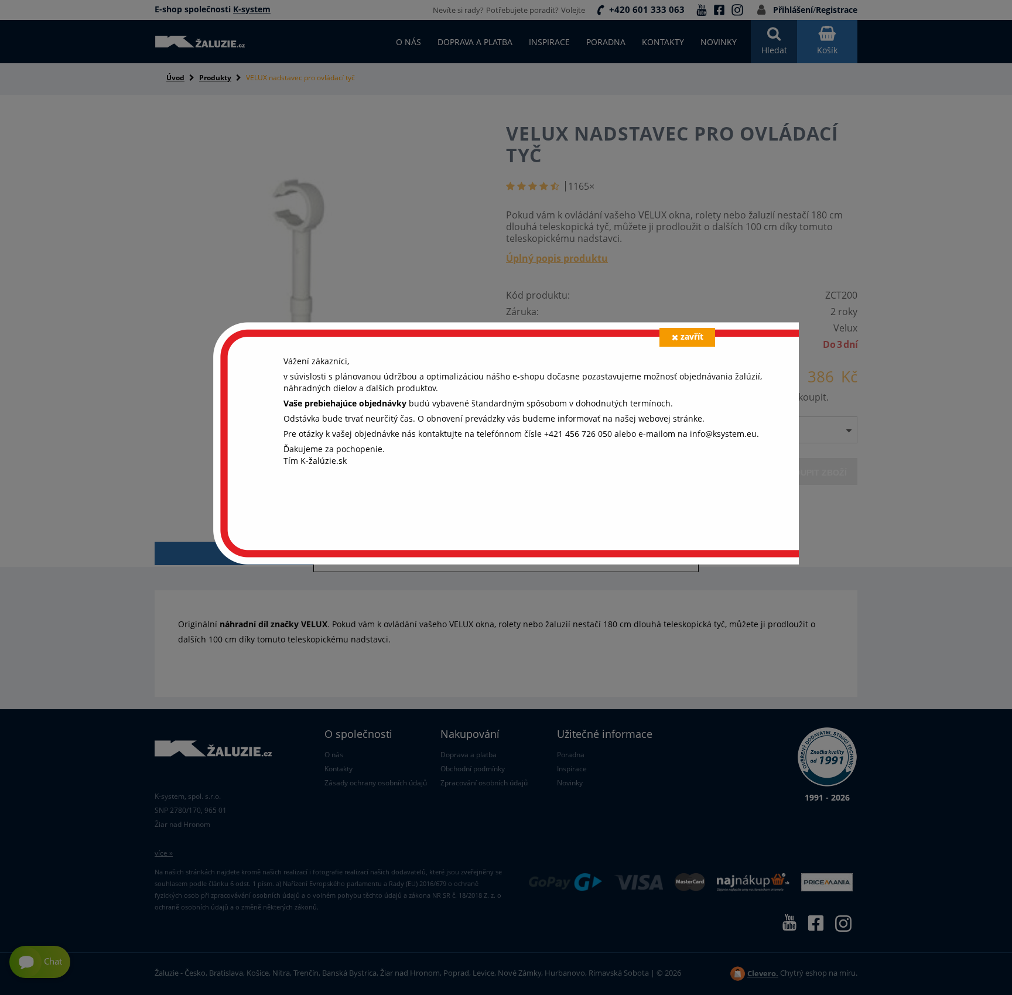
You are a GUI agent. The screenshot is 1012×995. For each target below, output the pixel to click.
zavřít (692, 336)
